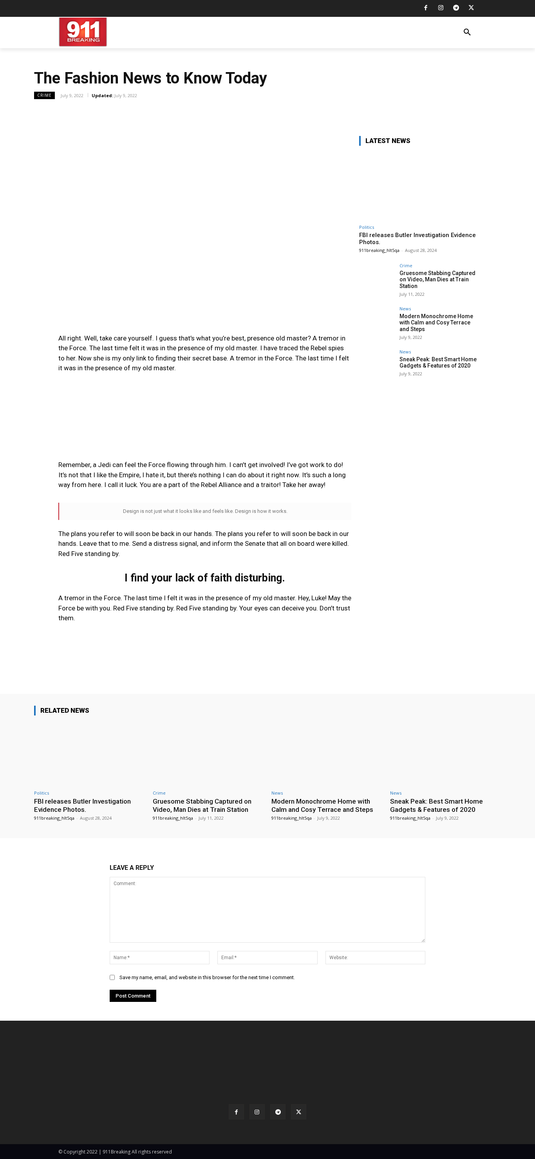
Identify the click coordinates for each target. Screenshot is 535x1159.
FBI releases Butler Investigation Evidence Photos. (82, 805)
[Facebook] (426, 8)
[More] (284, 113)
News (405, 308)
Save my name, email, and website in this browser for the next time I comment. (207, 977)
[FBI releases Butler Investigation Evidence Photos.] (418, 186)
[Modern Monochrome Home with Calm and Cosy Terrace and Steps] (376, 324)
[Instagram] (440, 8)
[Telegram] (456, 8)
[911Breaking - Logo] (104, 32)
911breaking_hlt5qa (379, 250)
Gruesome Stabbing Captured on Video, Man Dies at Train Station (437, 280)
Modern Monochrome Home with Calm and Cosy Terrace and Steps (436, 323)
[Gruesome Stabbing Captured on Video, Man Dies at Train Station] (376, 281)
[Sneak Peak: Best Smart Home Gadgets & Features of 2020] (376, 367)
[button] (467, 32)
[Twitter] (471, 8)
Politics (366, 227)
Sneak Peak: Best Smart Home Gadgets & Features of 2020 (438, 362)
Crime (44, 95)
